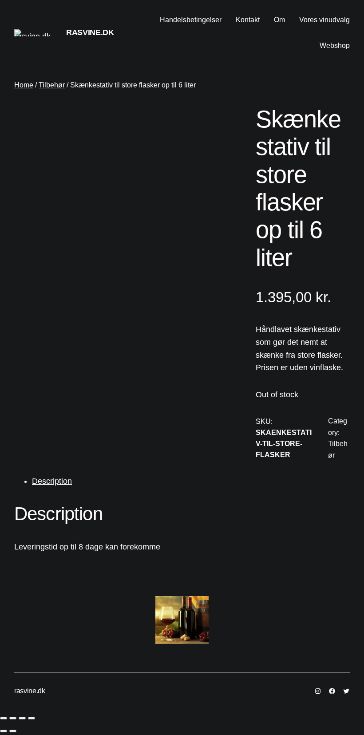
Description (52, 481)
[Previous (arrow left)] (3, 731)
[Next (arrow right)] (12, 731)
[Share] (12, 718)
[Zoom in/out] (31, 718)
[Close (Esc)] (3, 718)
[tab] (191, 481)
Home (23, 85)
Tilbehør (52, 85)
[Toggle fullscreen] (22, 718)
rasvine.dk (90, 32)
